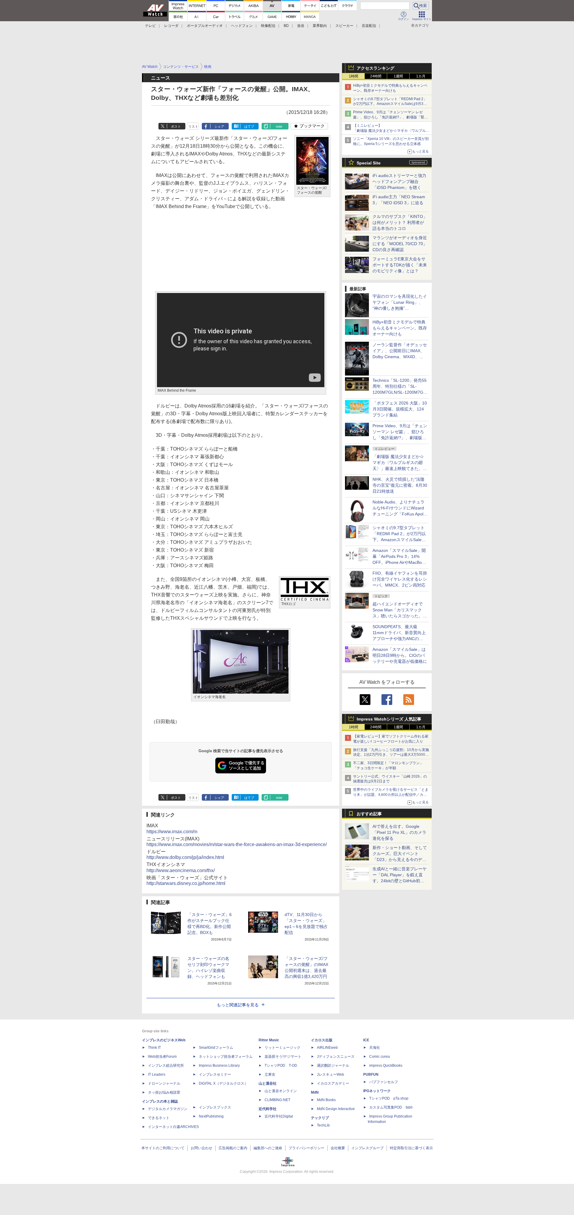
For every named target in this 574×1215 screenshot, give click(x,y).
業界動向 (320, 26)
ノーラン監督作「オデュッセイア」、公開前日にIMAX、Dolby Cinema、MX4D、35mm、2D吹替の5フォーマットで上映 (400, 356)
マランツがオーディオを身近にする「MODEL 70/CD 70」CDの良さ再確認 (400, 243)
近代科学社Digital (279, 1116)
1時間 (353, 76)
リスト (193, 126)
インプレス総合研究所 (166, 1065)
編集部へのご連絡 (268, 1148)
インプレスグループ (367, 1148)
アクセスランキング (375, 68)
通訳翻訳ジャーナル (333, 1065)
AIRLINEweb (327, 1047)
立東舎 (270, 1074)
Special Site (369, 163)
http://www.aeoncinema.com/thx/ (180, 870)
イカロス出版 (321, 1040)
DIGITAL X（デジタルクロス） (223, 1083)
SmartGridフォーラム (216, 1047)
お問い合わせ (201, 1148)
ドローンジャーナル (164, 1083)
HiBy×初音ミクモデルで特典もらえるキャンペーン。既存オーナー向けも (400, 328)
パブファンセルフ (383, 1082)
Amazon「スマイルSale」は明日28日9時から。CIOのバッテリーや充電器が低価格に (400, 655)
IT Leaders (156, 1074)
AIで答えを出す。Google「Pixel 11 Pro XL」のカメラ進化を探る (399, 832)
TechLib (323, 1125)
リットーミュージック (282, 1047)
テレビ (150, 26)
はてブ (249, 126)
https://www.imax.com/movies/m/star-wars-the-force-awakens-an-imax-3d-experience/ (236, 844)
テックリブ (320, 1118)
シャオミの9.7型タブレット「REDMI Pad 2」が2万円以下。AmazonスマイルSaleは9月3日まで (390, 104)
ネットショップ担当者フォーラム (226, 1056)
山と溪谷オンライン (281, 1091)
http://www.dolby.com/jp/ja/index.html (185, 857)
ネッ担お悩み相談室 (164, 1092)
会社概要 (338, 1148)
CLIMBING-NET (277, 1100)
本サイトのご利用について (162, 1148)
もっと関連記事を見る (238, 1004)
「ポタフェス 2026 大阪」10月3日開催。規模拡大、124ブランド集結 (400, 409)
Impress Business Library (219, 1065)
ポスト (176, 126)
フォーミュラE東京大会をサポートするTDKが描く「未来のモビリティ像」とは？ (400, 265)
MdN (315, 1092)
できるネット (159, 1118)
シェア (219, 126)
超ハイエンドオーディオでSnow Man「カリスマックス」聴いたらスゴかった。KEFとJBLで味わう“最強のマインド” (400, 616)
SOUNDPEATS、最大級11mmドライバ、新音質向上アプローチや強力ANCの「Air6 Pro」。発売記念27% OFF (399, 638)
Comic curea (379, 1056)
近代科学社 (268, 1109)
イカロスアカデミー (333, 1083)
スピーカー (344, 26)
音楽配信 (369, 26)
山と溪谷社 (268, 1083)
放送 (300, 26)
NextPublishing (211, 1116)
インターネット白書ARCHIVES (173, 1127)
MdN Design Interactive (336, 1109)
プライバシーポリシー (306, 1148)
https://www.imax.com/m (171, 831)
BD (286, 26)
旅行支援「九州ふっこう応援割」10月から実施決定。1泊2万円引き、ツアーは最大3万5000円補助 (391, 755)
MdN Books (326, 1100)
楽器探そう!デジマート (283, 1056)
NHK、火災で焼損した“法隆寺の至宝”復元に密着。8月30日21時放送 (400, 485)
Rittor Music (269, 1040)
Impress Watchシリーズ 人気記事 (389, 719)
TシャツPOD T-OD (281, 1065)
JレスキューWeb (330, 1074)
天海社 (374, 1047)
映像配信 (268, 26)
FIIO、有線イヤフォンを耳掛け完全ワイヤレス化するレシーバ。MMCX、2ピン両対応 (400, 579)
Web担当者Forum (162, 1056)
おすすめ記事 (369, 813)
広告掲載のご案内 (233, 1148)
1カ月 (420, 76)
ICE (366, 1040)
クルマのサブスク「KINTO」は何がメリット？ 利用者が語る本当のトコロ (400, 222)
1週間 (398, 76)
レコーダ (171, 26)
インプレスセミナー (215, 1074)
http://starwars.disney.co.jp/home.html (185, 883)
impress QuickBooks (385, 1065)
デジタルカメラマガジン (167, 1109)
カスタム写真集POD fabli (391, 1107)
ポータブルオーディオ (205, 26)
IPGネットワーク (377, 1091)
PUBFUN (370, 1074)
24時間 (375, 76)
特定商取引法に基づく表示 (411, 1148)
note (279, 126)
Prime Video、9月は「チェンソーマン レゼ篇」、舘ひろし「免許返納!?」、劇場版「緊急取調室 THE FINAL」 (390, 117)
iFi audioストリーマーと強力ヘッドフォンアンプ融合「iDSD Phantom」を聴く (399, 181)
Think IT (154, 1047)
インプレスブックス (215, 1107)
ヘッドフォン (242, 26)
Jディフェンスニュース (336, 1056)
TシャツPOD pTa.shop (388, 1098)
